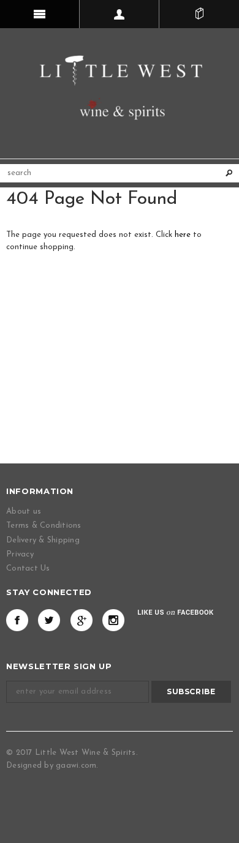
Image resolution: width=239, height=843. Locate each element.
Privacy (20, 554)
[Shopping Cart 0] (199, 14)
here (183, 235)
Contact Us (28, 568)
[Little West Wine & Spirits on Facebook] (17, 620)
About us (23, 511)
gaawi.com (76, 766)
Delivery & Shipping (43, 540)
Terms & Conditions (44, 526)
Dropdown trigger (119, 14)
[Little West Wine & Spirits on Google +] (81, 620)
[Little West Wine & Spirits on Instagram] (113, 620)
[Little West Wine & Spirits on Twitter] (49, 620)
